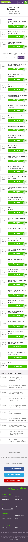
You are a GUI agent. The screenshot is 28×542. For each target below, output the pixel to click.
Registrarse (21, 58)
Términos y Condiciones (7, 518)
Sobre (3, 515)
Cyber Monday (18, 527)
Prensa (16, 518)
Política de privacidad (19, 515)
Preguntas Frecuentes (19, 506)
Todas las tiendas (18, 496)
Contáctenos (17, 521)
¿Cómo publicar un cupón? (7, 508)
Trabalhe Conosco (5, 521)
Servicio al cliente (14, 539)
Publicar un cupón (18, 499)
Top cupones (4, 496)
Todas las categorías (6, 499)
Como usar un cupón (6, 506)
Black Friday (4, 527)
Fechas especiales (6, 525)
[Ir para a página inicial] (6, 2)
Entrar (22, 2)
